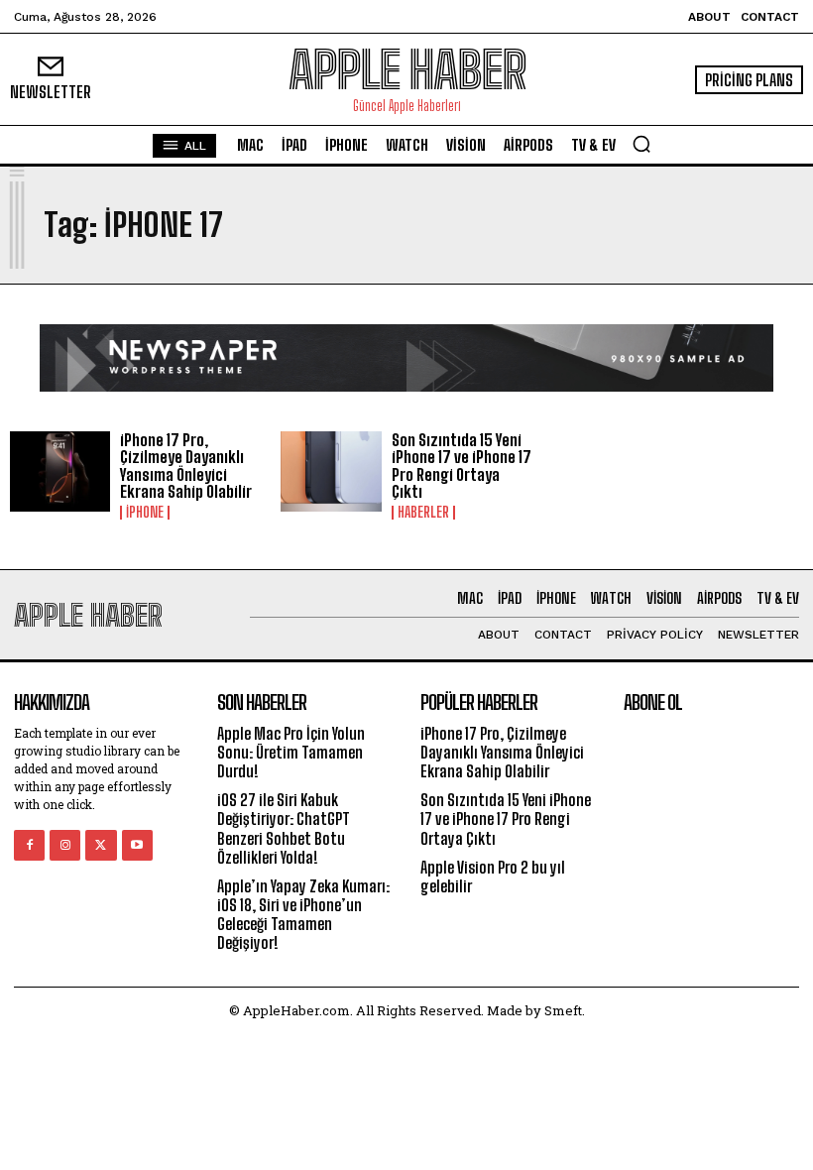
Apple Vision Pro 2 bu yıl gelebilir (492, 876)
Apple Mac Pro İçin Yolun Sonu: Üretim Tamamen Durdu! (291, 752)
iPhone (145, 513)
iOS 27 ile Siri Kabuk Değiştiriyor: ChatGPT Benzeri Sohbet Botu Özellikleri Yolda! (283, 828)
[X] (100, 845)
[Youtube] (137, 845)
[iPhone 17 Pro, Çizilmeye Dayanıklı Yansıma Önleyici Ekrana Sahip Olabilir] (60, 471)
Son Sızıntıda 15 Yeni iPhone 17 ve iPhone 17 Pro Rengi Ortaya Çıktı (461, 466)
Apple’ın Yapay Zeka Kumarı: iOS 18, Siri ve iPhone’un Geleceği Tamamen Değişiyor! (303, 915)
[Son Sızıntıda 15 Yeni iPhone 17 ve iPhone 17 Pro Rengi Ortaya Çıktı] (331, 471)
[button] (641, 144)
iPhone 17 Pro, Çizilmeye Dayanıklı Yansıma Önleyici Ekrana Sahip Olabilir (186, 466)
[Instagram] (65, 845)
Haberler (423, 513)
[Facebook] (29, 845)
